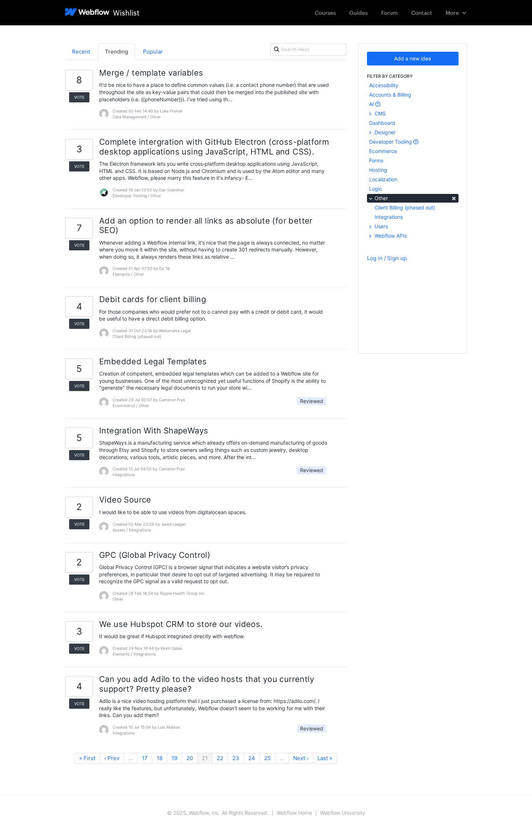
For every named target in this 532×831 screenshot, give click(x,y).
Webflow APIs (390, 236)
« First (87, 758)
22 (220, 758)
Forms (376, 160)
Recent (81, 51)
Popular (153, 51)
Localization (383, 179)
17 (145, 758)
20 (189, 758)
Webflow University (342, 813)
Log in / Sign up (387, 258)
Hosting (378, 170)
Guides (358, 12)
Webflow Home (294, 813)
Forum (389, 12)
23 (235, 758)
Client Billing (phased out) (405, 207)
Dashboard (382, 123)
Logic (375, 189)
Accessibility (383, 85)
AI (372, 104)
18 (159, 758)
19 (174, 758)
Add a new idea (412, 58)
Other (414, 198)
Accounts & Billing (390, 95)
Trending (116, 51)
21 (205, 758)
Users (380, 226)
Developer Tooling (391, 142)
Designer (384, 132)
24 (251, 758)
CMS (379, 113)
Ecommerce (383, 151)
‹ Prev (111, 758)
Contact (421, 12)
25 (267, 758)
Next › (300, 758)
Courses (325, 12)
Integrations (389, 217)
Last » (324, 758)
